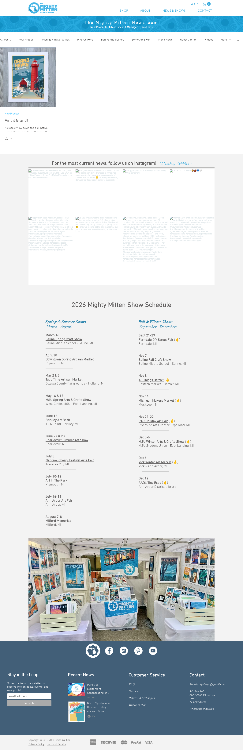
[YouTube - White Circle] (153, 651)
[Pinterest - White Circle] (138, 651)
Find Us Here (85, 39)
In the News (165, 39)
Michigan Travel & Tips (56, 39)
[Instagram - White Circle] (124, 651)
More (224, 39)
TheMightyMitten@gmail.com (207, 684)
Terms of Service (56, 744)
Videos (209, 39)
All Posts (5, 39)
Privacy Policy (36, 744)
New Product (26, 39)
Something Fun (141, 39)
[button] (207, 4)
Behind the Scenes (112, 39)
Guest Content (188, 39)
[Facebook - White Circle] (109, 651)
